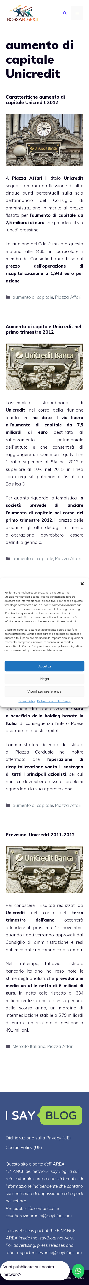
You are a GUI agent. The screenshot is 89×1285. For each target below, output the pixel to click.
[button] (82, 583)
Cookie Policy (26, 701)
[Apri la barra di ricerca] (65, 13)
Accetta (44, 666)
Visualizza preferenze (44, 691)
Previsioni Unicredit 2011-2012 (40, 835)
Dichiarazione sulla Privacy (54, 701)
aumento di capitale (54, 215)
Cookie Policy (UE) (24, 1147)
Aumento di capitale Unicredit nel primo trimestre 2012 (43, 329)
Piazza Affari (68, 297)
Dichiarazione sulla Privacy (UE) (38, 1138)
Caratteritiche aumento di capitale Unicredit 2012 (35, 99)
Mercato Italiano (29, 1046)
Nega (44, 679)
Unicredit (73, 178)
